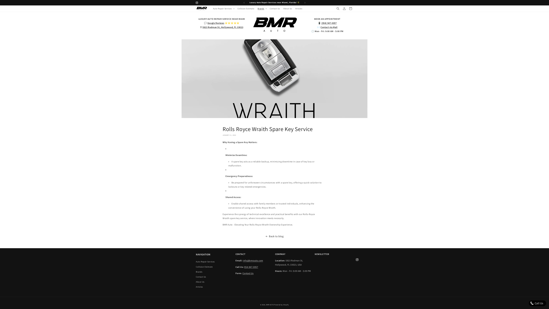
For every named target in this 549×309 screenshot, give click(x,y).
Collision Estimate (204, 267)
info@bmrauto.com (253, 260)
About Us (200, 282)
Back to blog (276, 236)
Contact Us (201, 277)
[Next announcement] (305, 2)
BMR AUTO (270, 305)
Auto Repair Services (205, 261)
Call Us (538, 303)
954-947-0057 (251, 267)
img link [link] (274, 18)
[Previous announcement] (244, 2)
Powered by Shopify (281, 305)
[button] (223, 9)
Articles (199, 287)
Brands (199, 272)
